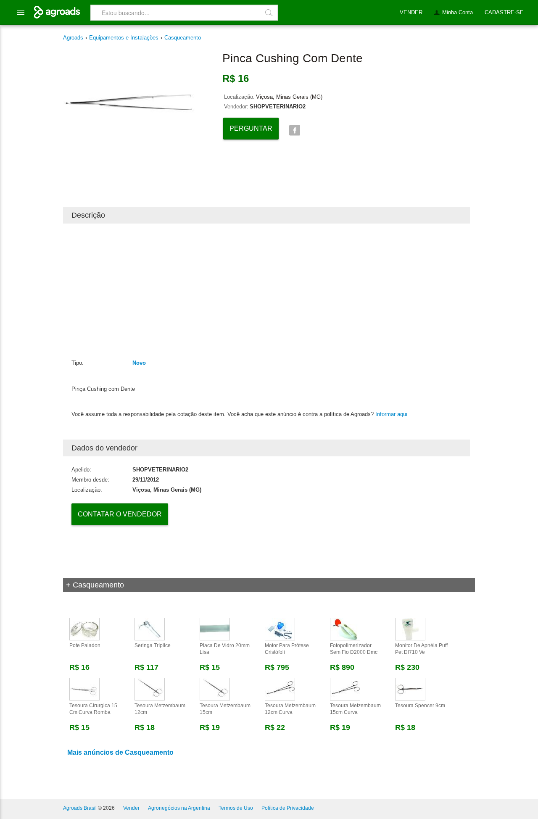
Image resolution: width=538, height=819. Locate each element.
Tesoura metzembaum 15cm (225, 709)
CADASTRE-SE (504, 12)
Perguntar (250, 128)
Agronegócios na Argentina (179, 808)
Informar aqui (391, 414)
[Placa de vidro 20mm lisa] (215, 629)
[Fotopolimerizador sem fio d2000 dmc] (345, 629)
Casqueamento (182, 37)
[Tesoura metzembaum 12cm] (149, 689)
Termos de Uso (236, 808)
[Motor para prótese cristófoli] (280, 629)
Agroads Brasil (80, 808)
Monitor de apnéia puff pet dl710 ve (421, 649)
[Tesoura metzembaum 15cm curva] (345, 689)
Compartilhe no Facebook (294, 130)
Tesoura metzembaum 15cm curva (355, 709)
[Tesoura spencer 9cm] (410, 689)
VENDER (411, 12)
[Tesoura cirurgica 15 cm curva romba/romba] (84, 689)
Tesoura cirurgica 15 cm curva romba (93, 709)
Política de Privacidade (287, 808)
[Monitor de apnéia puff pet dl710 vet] (410, 629)
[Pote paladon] (84, 629)
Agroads (73, 37)
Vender (131, 808)
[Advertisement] (266, 291)
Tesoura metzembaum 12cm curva (290, 709)
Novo (139, 363)
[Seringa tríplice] (149, 629)
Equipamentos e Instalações (123, 37)
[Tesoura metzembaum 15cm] (215, 689)
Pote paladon (84, 645)
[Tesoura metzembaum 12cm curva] (280, 689)
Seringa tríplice (152, 645)
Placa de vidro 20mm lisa (225, 649)
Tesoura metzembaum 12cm (159, 709)
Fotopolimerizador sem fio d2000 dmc (353, 649)
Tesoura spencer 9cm (420, 705)
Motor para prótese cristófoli (287, 649)
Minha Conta (457, 12)
